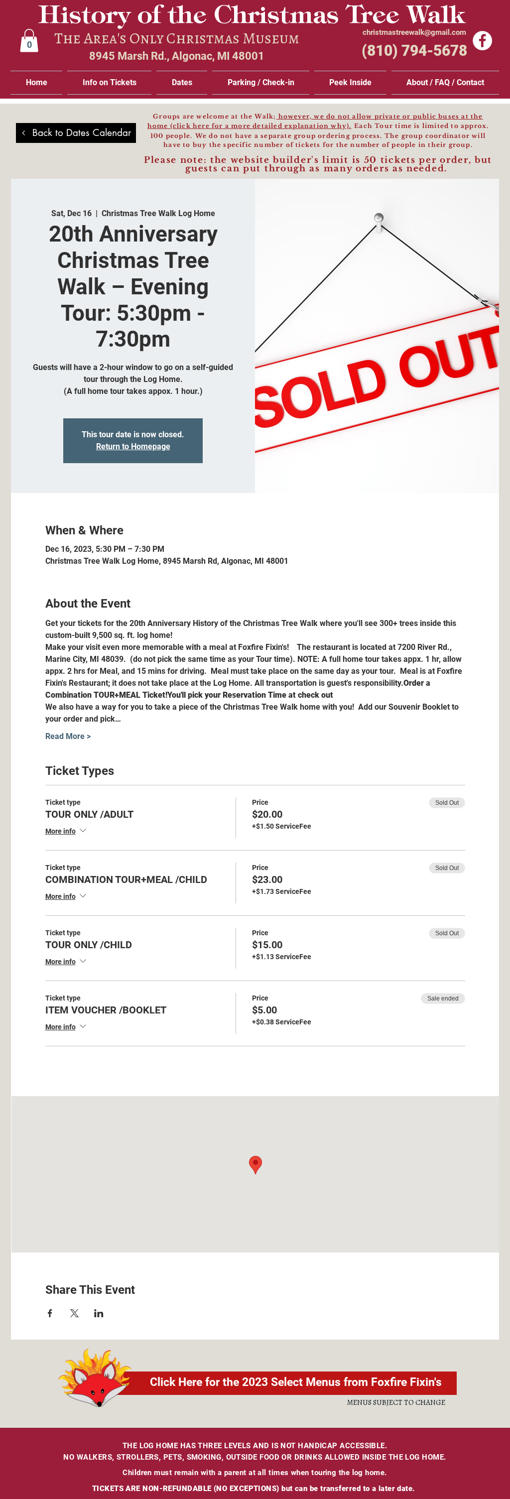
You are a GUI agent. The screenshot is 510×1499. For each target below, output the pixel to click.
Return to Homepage (133, 446)
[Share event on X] (74, 1313)
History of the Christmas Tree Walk (251, 16)
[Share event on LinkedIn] (99, 1313)
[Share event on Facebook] (50, 1313)
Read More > (68, 736)
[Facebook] (482, 40)
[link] (29, 40)
